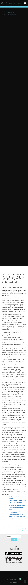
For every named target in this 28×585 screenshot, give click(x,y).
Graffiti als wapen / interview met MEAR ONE (17, 512)
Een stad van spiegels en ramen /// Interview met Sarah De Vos (17, 516)
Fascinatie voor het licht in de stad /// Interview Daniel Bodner (17, 502)
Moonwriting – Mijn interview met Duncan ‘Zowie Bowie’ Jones (17, 507)
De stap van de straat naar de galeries (17, 498)
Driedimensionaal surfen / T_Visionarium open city (20, 528)
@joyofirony (7, 2)
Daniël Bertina (11, 12)
